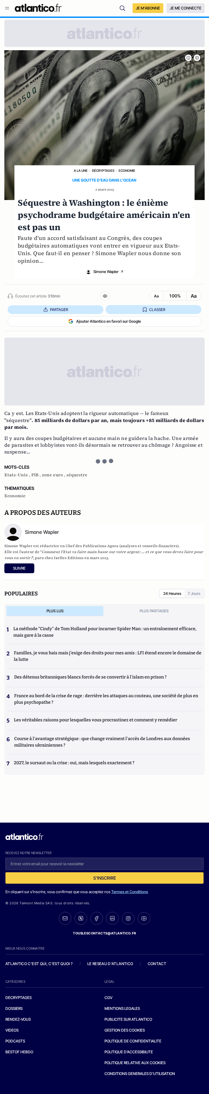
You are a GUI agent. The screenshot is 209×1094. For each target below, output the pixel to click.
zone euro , (54, 475)
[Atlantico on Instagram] (128, 918)
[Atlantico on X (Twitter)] (81, 918)
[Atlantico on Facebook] (96, 918)
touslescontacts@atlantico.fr (104, 933)
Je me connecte (185, 8)
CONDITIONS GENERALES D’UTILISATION (139, 1073)
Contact (157, 963)
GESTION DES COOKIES (124, 1030)
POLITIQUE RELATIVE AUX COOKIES (134, 1062)
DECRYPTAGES (18, 997)
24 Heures (172, 593)
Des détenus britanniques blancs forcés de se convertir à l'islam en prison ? (90, 677)
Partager (59, 309)
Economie (127, 171)
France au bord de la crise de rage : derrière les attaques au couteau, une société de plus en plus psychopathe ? (106, 699)
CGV (108, 997)
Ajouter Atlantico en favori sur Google (108, 321)
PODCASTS (15, 1041)
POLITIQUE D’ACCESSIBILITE (128, 1051)
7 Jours (194, 593)
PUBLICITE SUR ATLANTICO (128, 1019)
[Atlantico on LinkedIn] (112, 918)
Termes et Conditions (129, 891)
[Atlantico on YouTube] (144, 918)
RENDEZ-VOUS (18, 1019)
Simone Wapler (106, 271)
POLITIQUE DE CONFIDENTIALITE (132, 1041)
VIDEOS (12, 1030)
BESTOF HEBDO (19, 1051)
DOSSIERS (14, 1008)
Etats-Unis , (17, 475)
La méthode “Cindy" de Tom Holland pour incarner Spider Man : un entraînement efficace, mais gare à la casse (104, 632)
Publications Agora (100, 545)
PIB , (36, 475)
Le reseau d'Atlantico (110, 963)
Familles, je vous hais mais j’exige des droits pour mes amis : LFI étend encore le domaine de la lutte (107, 656)
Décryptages (103, 171)
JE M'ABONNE (148, 8)
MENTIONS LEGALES (122, 1008)
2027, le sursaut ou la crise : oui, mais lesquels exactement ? (74, 762)
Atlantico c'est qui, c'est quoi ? (39, 963)
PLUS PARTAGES (154, 610)
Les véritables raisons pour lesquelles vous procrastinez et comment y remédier (95, 719)
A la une (81, 171)
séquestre (76, 475)
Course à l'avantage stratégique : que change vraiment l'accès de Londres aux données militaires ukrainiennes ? (102, 742)
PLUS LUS (55, 610)
